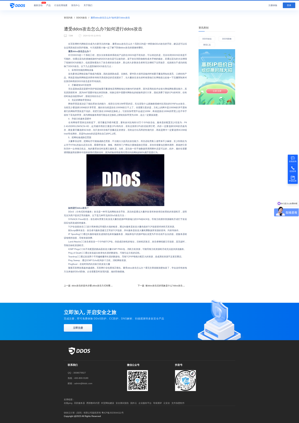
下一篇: (165, 285)
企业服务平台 (145, 403)
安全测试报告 (122, 403)
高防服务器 (79, 403)
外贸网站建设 (107, 403)
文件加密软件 (178, 403)
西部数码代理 (93, 403)
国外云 (133, 403)
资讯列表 (68, 17)
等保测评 (157, 403)
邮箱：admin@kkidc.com (80, 383)
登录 (289, 5)
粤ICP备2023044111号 (113, 412)
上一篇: (89, 285)
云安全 (166, 403)
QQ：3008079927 (77, 373)
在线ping (68, 403)
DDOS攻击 (81, 17)
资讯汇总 (207, 45)
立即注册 (78, 327)
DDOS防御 (226, 39)
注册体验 (272, 5)
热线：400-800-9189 (78, 378)
